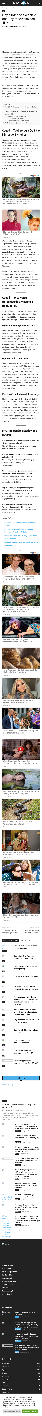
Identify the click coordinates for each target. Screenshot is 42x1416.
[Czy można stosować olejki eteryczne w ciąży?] (7, 1198)
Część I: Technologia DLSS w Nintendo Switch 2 (21, 108)
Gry (14, 8)
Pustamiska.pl (7, 1291)
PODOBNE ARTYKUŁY (10, 940)
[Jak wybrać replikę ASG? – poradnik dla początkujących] (7, 989)
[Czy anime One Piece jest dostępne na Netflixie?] (7, 958)
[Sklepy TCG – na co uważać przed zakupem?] (7, 948)
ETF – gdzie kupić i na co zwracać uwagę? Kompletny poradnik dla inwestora (26, 1161)
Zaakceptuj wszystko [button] (30, 1411)
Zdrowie (17, 1199)
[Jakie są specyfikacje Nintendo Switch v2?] (7, 1042)
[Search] (39, 3)
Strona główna (6, 8)
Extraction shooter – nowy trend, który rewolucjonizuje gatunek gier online (25, 1011)
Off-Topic (17, 1131)
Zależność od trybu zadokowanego (19, 120)
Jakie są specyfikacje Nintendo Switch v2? (32, 932)
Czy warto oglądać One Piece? (26, 976)
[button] (3, 3)
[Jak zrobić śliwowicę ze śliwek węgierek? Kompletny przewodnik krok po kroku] (7, 1207)
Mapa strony (7, 1269)
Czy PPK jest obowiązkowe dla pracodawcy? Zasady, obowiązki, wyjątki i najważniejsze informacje (26, 1126)
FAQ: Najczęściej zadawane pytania (17, 123)
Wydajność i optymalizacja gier (17, 116)
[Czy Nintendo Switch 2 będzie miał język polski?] (7, 1022)
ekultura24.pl (7, 1278)
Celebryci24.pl (7, 1275)
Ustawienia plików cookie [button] (12, 1411)
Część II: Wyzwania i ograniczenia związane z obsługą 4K (21, 113)
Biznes (4, 951)
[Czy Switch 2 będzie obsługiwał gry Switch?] (7, 1053)
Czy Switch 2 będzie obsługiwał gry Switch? (10, 932)
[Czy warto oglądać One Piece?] (7, 979)
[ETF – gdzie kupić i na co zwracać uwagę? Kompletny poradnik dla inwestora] (7, 1161)
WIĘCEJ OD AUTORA (27, 940)
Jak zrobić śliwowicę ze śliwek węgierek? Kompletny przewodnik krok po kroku (26, 1207)
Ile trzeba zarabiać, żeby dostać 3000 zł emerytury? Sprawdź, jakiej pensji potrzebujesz (27, 1138)
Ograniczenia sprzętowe (15, 118)
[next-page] (7, 1071)
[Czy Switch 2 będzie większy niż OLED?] (7, 1032)
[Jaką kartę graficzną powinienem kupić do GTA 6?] (7, 1063)
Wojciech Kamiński (11, 26)
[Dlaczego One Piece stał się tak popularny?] (7, 968)
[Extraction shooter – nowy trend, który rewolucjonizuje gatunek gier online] (7, 1012)
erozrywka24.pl (7, 1284)
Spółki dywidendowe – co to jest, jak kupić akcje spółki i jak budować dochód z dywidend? (27, 1149)
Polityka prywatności (10, 1272)
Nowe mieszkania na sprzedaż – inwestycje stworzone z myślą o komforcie (26, 1185)
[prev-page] (3, 1071)
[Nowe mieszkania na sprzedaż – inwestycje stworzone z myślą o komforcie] (7, 1186)
